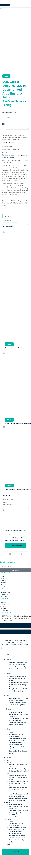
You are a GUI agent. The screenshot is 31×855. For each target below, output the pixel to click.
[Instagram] (7, 636)
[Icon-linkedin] (11, 636)
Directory (9, 757)
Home (7, 654)
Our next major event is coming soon (18, 714)
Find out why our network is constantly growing (18, 678)
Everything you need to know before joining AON (18, 685)
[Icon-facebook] (2, 636)
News (5, 502)
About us (9, 659)
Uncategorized (7, 504)
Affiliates (8, 729)
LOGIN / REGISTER (5, 6)
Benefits (8, 673)
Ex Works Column (8, 499)
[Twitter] (3, 124)
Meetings (8, 709)
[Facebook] (2, 124)
